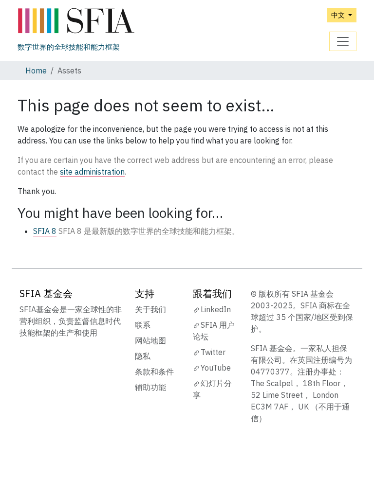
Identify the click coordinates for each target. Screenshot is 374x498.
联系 (142, 325)
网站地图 (150, 340)
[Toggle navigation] (342, 41)
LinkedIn (216, 309)
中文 (338, 14)
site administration (92, 172)
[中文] (76, 21)
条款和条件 (154, 371)
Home (36, 70)
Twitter (213, 352)
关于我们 (150, 309)
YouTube (216, 368)
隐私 (142, 356)
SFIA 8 (44, 231)
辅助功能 (150, 387)
